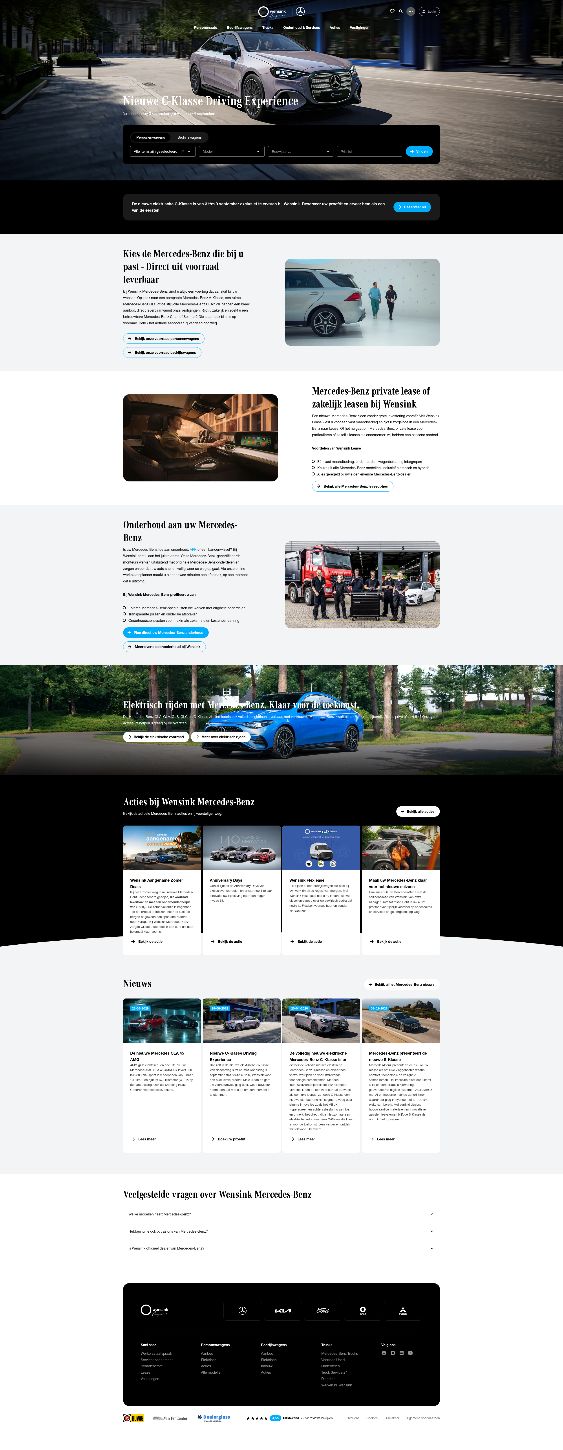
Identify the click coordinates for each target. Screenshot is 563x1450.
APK (193, 549)
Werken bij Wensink (336, 1385)
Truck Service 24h (335, 1372)
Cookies (372, 1418)
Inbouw (266, 1366)
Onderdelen (330, 1366)
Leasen (146, 1372)
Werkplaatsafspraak (156, 1353)
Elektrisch (209, 1360)
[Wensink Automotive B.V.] (273, 11)
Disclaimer (392, 1418)
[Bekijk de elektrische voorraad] (281, 720)
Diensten (328, 1379)
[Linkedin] (401, 1353)
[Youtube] (410, 1353)
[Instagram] (392, 1353)
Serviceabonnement (157, 1360)
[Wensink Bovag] (133, 1418)
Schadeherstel (152, 1366)
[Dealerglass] (213, 1418)
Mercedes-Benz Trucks (339, 1353)
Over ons (353, 1418)
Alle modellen (212, 1372)
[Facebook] (384, 1353)
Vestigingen (150, 1379)
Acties (206, 1366)
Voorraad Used (333, 1360)
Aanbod (207, 1353)
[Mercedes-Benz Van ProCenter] (169, 1418)
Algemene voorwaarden (423, 1418)
